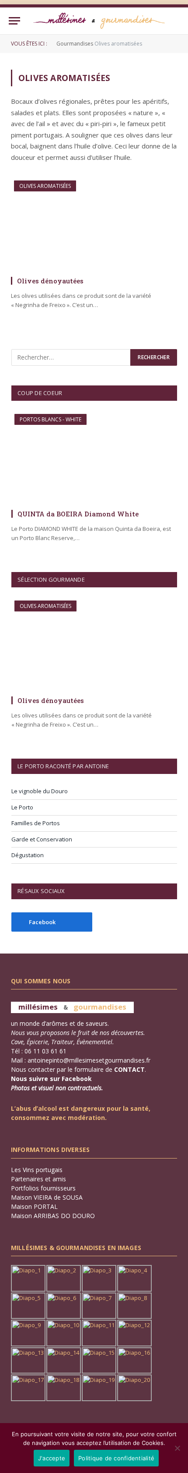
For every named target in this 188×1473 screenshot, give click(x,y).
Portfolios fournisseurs (43, 1188)
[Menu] (14, 21)
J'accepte (51, 1458)
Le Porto (22, 807)
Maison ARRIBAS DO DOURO (53, 1216)
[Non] (177, 1448)
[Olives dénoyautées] (94, 224)
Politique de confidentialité (116, 1458)
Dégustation (27, 855)
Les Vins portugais (37, 1170)
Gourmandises (74, 43)
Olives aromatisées (45, 186)
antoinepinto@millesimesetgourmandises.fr (89, 1060)
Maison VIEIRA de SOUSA (47, 1197)
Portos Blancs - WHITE (50, 419)
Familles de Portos (35, 823)
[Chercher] (175, 21)
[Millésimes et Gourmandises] (99, 20)
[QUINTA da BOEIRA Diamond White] (94, 458)
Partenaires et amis (38, 1179)
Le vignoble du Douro (39, 791)
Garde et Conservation (41, 839)
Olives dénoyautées (50, 280)
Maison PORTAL (34, 1206)
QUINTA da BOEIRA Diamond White (78, 513)
